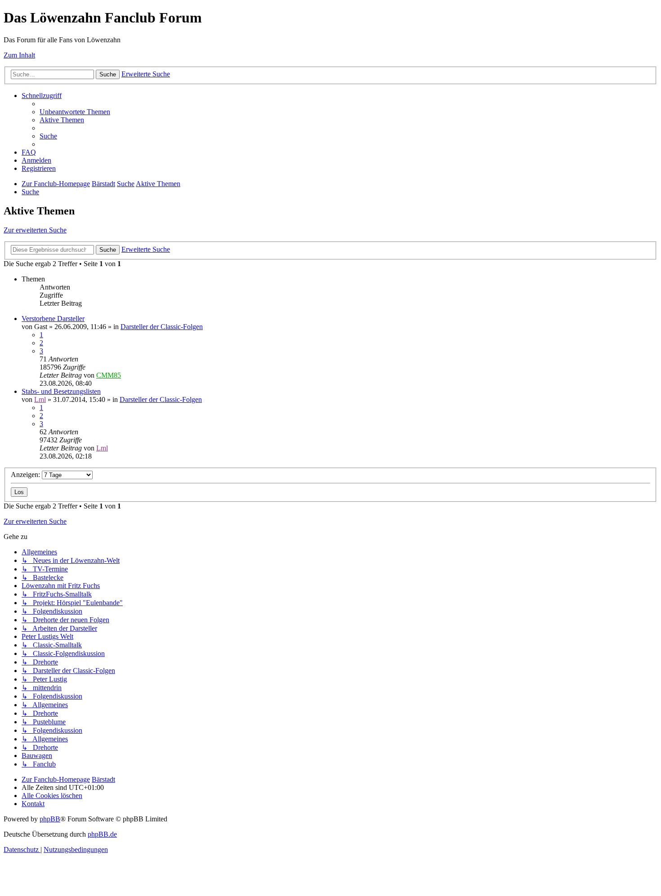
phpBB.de (102, 834)
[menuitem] (75, 112)
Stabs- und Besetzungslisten (61, 391)
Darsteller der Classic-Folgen (162, 326)
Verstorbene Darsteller (53, 318)
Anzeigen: (26, 474)
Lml (40, 399)
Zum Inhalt (19, 55)
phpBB (50, 819)
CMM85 (108, 375)
